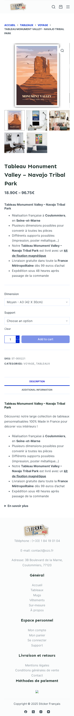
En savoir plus (18, 506)
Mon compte (37, 630)
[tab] (36, 381)
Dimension (11, 294)
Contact (37, 675)
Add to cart (45, 339)
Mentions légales (37, 665)
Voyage (29, 363)
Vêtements (37, 600)
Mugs (37, 595)
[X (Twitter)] (33, 711)
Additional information (37, 389)
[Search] (53, 7)
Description (37, 381)
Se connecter (37, 640)
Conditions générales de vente (37, 670)
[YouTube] (48, 711)
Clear (7, 328)
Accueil (37, 585)
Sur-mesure (37, 605)
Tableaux (43, 363)
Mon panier (37, 635)
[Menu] (68, 7)
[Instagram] (40, 711)
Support (9, 312)
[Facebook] (25, 711)
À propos (37, 610)
